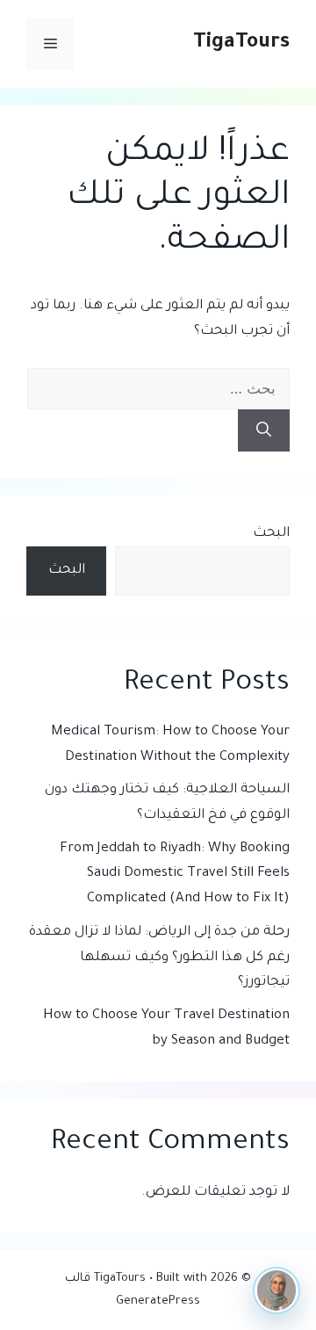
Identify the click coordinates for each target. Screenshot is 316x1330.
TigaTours (241, 43)
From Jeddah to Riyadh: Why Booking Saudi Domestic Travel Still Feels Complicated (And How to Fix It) (175, 874)
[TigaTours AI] (276, 1290)
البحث (271, 533)
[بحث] (264, 430)
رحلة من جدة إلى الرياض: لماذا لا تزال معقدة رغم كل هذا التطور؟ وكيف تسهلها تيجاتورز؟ (159, 958)
